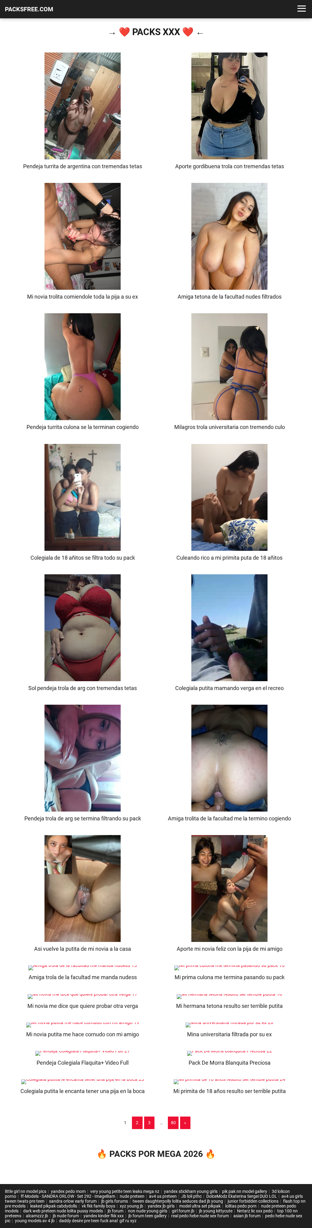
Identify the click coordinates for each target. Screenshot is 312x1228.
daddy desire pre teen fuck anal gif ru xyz (97, 1220)
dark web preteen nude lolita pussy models (63, 1210)
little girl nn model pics (25, 1191)
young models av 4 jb (35, 1220)
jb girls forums (114, 1201)
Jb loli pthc (191, 1196)
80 (173, 1122)
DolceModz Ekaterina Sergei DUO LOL (241, 1196)
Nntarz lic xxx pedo (255, 1210)
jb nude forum (66, 1215)
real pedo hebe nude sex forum (200, 1215)
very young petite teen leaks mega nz (124, 1191)
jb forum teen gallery (147, 1215)
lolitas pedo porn (241, 1206)
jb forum (115, 1210)
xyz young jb (131, 1206)
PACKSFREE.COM (29, 9)
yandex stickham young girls (191, 1191)
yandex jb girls (161, 1206)
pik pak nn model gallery (244, 1191)
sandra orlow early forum (73, 1201)
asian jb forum (247, 1215)
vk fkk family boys (98, 1206)
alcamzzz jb (37, 1215)
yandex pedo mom (68, 1191)
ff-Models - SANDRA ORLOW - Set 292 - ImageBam (68, 1196)
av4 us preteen (163, 1196)
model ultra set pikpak (200, 1206)
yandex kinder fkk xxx (103, 1215)
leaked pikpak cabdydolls (53, 1206)
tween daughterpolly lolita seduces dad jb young (178, 1201)
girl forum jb (183, 1210)
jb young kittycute (215, 1210)
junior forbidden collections (253, 1201)
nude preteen (132, 1196)
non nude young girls (147, 1210)
